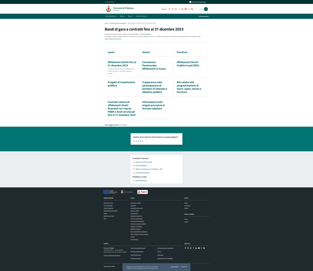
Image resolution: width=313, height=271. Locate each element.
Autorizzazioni (134, 213)
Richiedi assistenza (136, 258)
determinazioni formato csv (113, 39)
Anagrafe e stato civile (137, 208)
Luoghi (186, 222)
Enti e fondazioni (108, 205)
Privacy (159, 251)
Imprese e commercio (136, 226)
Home (106, 23)
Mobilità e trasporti (136, 229)
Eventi (186, 219)
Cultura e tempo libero (137, 219)
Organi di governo (108, 208)
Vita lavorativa (134, 239)
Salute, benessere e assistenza (139, 232)
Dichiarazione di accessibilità (165, 258)
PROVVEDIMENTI (146, 34)
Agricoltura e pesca (136, 203)
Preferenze (175, 266)
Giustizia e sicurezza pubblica (138, 224)
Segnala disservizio (136, 255)
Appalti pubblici (135, 211)
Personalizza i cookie (109, 266)
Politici (105, 213)
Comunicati (187, 205)
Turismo (133, 237)
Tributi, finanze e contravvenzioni (139, 234)
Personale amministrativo (111, 211)
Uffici (105, 219)
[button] (206, 9)
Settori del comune (109, 216)
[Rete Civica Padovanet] (143, 192)
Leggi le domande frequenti (138, 248)
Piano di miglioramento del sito (112, 255)
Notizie (186, 208)
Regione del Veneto (109, 2)
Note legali (160, 255)
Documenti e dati (108, 203)
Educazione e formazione (137, 221)
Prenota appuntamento (137, 251)
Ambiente (133, 205)
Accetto (183, 266)
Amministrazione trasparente (118, 23)
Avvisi (186, 203)
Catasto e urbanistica (136, 216)
